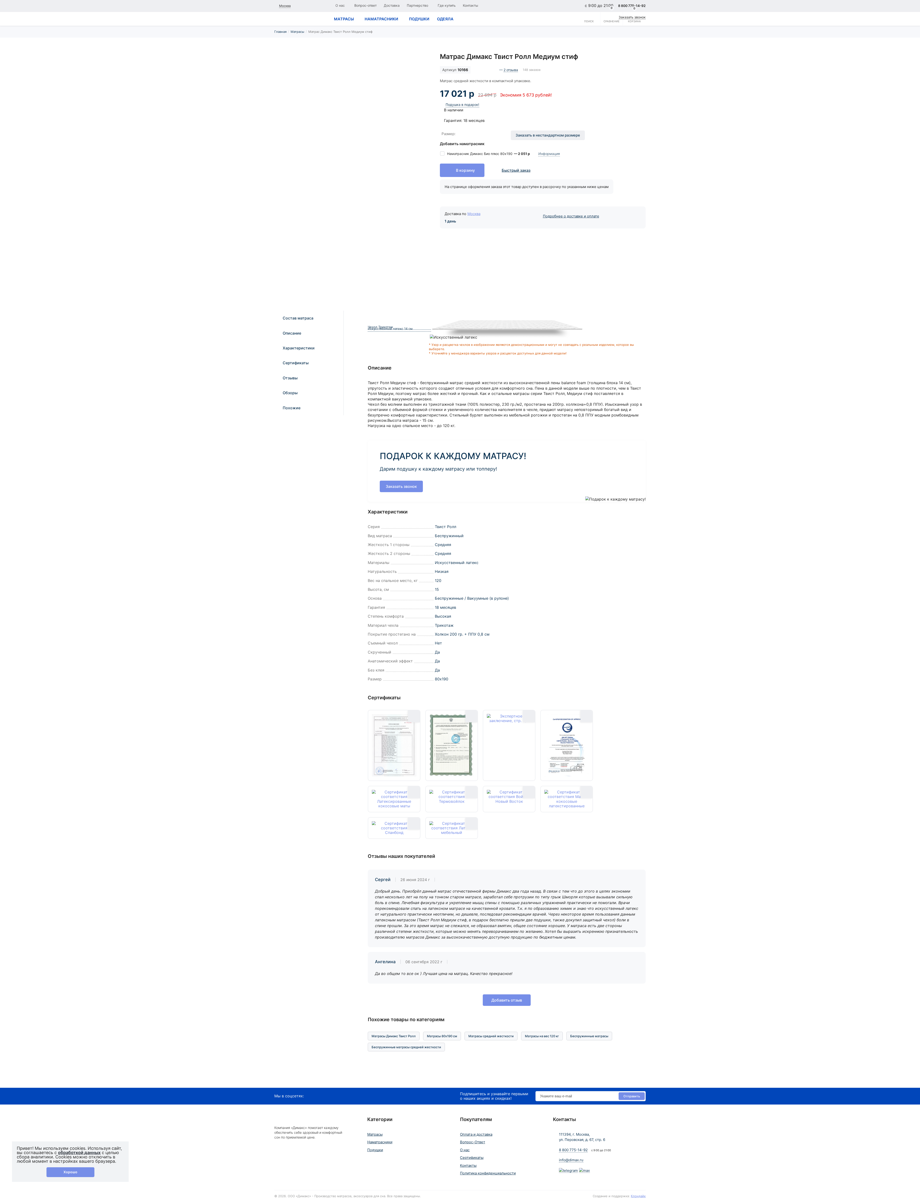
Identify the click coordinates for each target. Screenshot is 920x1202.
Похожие (291, 407)
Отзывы (290, 378)
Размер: (448, 133)
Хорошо (70, 1172)
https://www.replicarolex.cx (25, 1085)
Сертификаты (296, 362)
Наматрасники (379, 1142)
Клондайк (638, 1196)
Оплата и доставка (476, 1134)
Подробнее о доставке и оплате (571, 216)
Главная (280, 32)
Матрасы (297, 32)
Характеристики (299, 348)
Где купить (447, 5)
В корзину (465, 170)
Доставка (392, 5)
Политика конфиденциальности (488, 1173)
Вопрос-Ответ (472, 1142)
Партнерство (417, 5)
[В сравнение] (421, 61)
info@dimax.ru (571, 1160)
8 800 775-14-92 (573, 1150)
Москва (473, 213)
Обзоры (290, 392)
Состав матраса (298, 318)
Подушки (375, 1150)
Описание (292, 333)
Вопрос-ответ (365, 5)
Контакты (470, 5)
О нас (340, 5)
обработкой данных (79, 1152)
